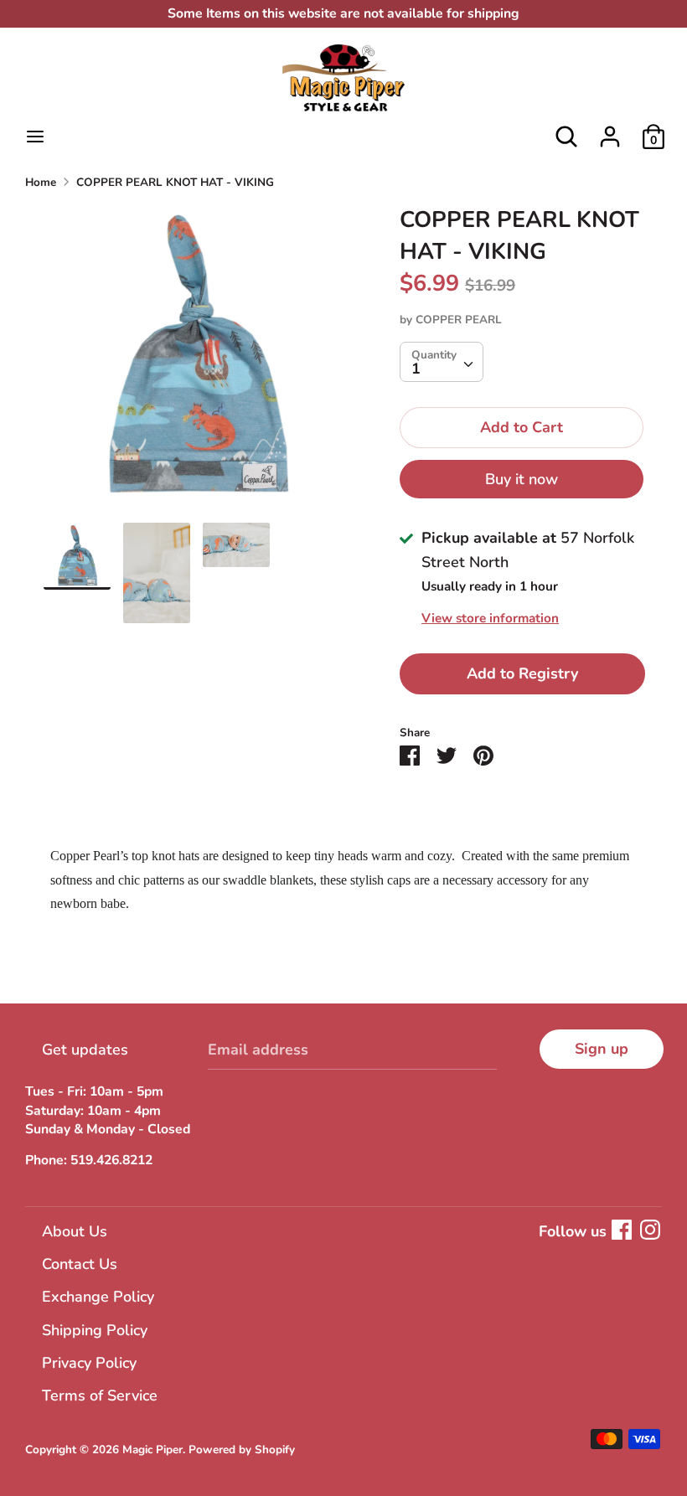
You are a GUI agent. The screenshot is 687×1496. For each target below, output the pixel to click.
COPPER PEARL (459, 320)
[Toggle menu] (35, 136)
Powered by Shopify (242, 1449)
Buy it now (521, 479)
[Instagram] (650, 1230)
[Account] (610, 131)
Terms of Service (100, 1395)
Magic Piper (152, 1449)
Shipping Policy (94, 1330)
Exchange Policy (98, 1297)
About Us (74, 1231)
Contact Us (79, 1264)
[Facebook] (622, 1230)
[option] (196, 363)
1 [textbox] (416, 369)
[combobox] (441, 362)
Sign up (601, 1049)
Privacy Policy (89, 1363)
